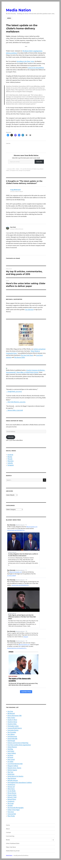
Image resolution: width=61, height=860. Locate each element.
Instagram (11, 465)
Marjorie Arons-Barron (14, 768)
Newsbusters (11, 784)
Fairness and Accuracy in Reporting (18, 742)
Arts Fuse (10, 711)
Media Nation (18, 10)
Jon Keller (10, 761)
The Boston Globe (19, 357)
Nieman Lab (11, 786)
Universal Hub (12, 814)
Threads (10, 459)
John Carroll (11, 759)
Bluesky (10, 457)
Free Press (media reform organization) (19, 745)
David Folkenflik (12, 738)
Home (8, 825)
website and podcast (40, 349)
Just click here (29, 309)
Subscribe (39, 161)
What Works (11, 816)
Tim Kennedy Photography (16, 807)
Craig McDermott (15, 189)
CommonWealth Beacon (15, 728)
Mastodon (11, 461)
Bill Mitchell (11, 713)
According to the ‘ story (25, 61)
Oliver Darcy (11, 789)
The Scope (11, 803)
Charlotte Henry (12, 722)
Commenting (10, 836)
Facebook (10, 454)
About (8, 829)
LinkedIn (10, 463)
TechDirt (10, 805)
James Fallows (12, 753)
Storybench (11, 801)
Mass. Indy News (11, 847)
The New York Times (27, 355)
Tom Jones (11, 812)
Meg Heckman (12, 778)
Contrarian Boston (13, 730)
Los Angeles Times (13, 170)
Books (8, 839)
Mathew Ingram (12, 770)
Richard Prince (12, 799)
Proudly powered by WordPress (21, 855)
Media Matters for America (15, 776)
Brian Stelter (11, 717)
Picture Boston (12, 793)
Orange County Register (24, 170)
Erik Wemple (11, 740)
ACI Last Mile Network (25, 168)
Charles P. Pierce (12, 719)
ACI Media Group (35, 168)
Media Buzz (11, 774)
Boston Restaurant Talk (14, 715)
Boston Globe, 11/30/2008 (15, 410)
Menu (9, 18)
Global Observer (12, 747)
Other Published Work (12, 843)
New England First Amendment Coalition (20, 782)
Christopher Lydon (13, 726)
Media (17, 168)
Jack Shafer (11, 751)
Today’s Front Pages (14, 809)
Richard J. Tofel (12, 797)
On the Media (11, 791)
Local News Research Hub (15, 763)
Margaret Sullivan (13, 766)
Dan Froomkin (12, 732)
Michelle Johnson (13, 780)
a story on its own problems (36, 67)
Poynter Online (12, 795)
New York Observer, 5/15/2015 (16, 402)
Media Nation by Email (12, 850)
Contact (8, 832)
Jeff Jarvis (10, 757)
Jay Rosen (10, 755)
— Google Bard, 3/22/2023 (14, 391)
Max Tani (10, 772)
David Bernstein (12, 736)
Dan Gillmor (11, 734)
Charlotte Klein (12, 724)
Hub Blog (10, 749)
